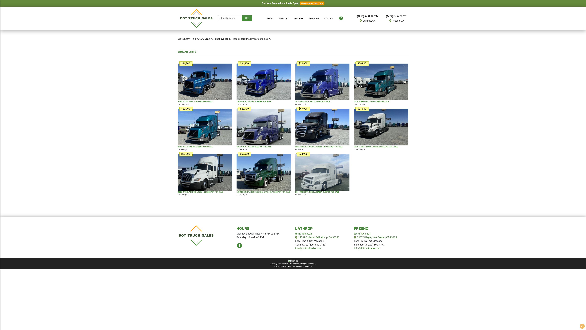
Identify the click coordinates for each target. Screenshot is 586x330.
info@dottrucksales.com (308, 248)
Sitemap (308, 266)
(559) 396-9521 (396, 16)
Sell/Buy (298, 18)
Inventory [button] (283, 18)
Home (269, 18)
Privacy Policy (280, 266)
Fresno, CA (398, 20)
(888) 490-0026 (367, 16)
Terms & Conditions (295, 266)
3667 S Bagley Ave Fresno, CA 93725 (377, 237)
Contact (328, 18)
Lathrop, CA (369, 20)
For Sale (195, 102)
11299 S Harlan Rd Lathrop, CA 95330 (318, 237)
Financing (314, 18)
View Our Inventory (312, 3)
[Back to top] (582, 326)
